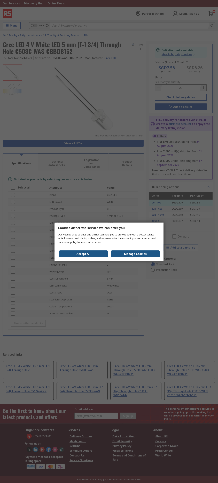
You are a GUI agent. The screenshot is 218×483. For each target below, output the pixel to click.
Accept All (83, 254)
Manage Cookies (135, 254)
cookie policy (69, 242)
